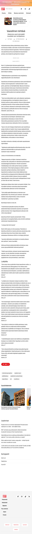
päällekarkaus (5, 376)
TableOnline (4, 461)
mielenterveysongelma (7, 373)
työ (11, 379)
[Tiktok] (29, 9)
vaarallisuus (16, 379)
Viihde (9, 13)
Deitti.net (3, 458)
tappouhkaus (5, 379)
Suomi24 (3, 464)
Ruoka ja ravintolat (19, 13)
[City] (4, 496)
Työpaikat (4, 505)
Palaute (4, 515)
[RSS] (29, 496)
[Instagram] (25, 9)
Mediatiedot (4, 502)
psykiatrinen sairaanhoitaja (16, 376)
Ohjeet (4, 511)
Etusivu (4, 13)
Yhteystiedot (4, 499)
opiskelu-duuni (18, 373)
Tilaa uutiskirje (4, 508)
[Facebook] (21, 9)
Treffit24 (16, 529)
